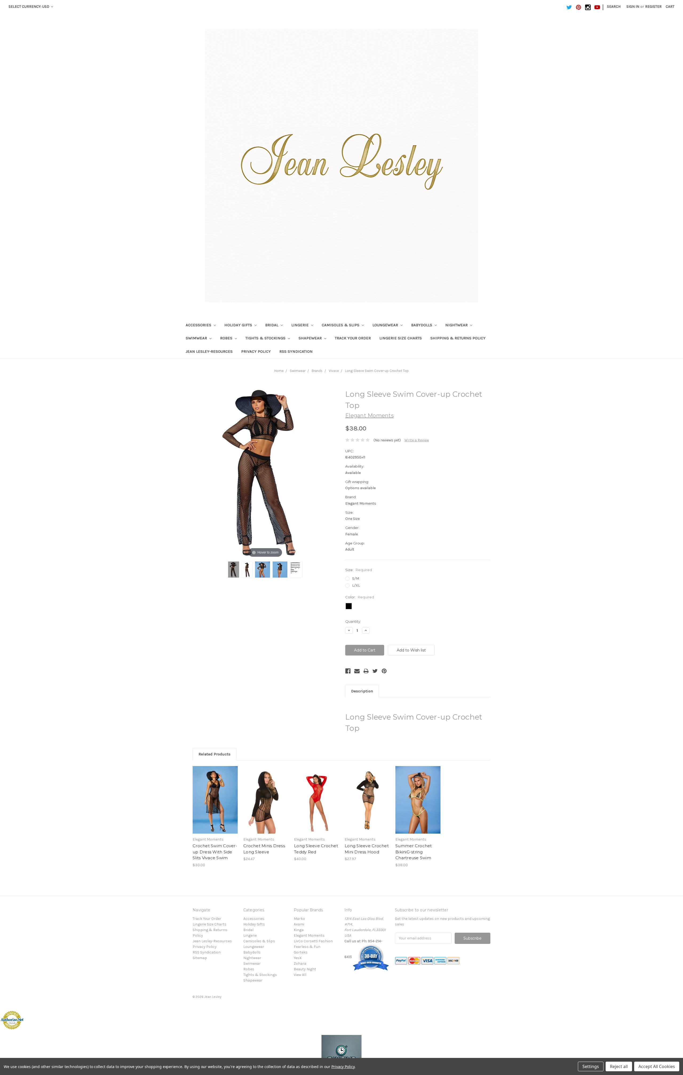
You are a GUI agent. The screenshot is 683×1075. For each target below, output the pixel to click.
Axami (299, 924)
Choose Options (215, 804)
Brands (317, 371)
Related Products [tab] (214, 754)
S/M (355, 578)
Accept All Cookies (656, 1066)
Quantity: (353, 621)
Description (362, 691)
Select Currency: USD (29, 6)
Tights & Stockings (266, 338)
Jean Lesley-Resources (209, 351)
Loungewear (385, 325)
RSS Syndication (296, 351)
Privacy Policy (256, 351)
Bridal (272, 325)
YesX (298, 958)
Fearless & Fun (307, 946)
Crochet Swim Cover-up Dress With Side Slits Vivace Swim (215, 851)
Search (614, 6)
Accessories (199, 325)
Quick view (215, 795)
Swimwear (197, 338)
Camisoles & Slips (341, 325)
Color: (359, 597)
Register (653, 6)
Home (279, 371)
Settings (590, 1066)
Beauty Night (305, 969)
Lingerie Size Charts (400, 338)
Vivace (334, 371)
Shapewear (311, 338)
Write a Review (416, 440)
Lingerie (300, 325)
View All (300, 974)
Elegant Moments (309, 935)
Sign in (632, 6)
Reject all (619, 1066)
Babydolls (422, 325)
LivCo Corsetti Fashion (313, 941)
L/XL (356, 585)
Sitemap (200, 958)
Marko (299, 918)
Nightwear (457, 325)
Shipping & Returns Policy (458, 338)
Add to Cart (266, 804)
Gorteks (301, 952)
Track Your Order (353, 338)
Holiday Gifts (238, 325)
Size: (358, 570)
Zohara (300, 963)
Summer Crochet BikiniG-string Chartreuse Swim (413, 851)
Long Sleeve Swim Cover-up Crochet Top (377, 371)
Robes (226, 338)
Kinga (299, 930)
